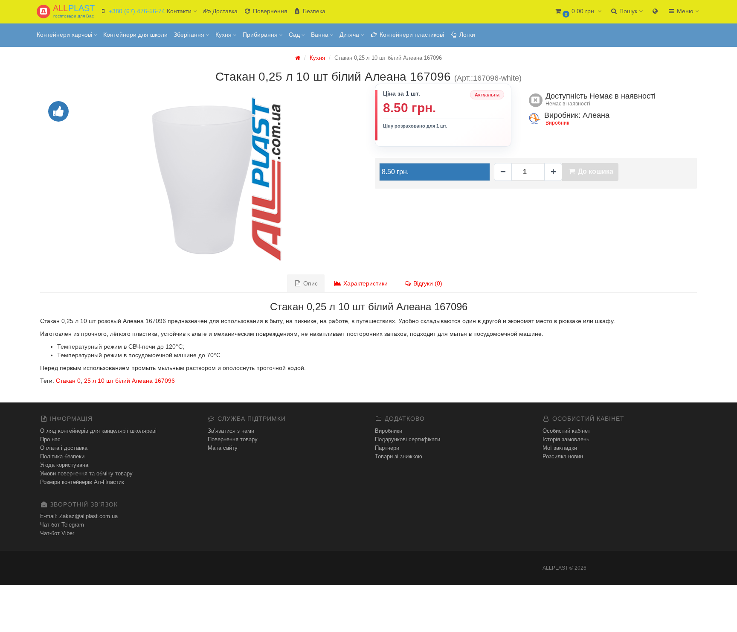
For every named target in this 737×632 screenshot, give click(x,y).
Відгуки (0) (427, 283)
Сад (295, 34)
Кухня (224, 34)
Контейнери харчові (65, 34)
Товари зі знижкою (398, 456)
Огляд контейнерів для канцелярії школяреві (98, 431)
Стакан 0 (68, 380)
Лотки (466, 34)
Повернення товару (233, 439)
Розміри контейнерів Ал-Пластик (82, 482)
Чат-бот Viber (57, 533)
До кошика (594, 171)
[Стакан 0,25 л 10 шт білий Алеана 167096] (201, 178)
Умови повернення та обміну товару (86, 473)
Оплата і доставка (63, 448)
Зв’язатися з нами (231, 431)
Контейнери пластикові (411, 34)
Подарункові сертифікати (407, 439)
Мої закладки (560, 448)
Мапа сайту (223, 448)
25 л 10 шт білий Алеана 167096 (129, 380)
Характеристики (365, 283)
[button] (578, 11)
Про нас (50, 439)
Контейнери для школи (135, 34)
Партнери (387, 448)
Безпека (313, 11)
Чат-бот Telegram (62, 524)
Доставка (224, 11)
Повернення (269, 11)
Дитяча (350, 34)
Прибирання (261, 34)
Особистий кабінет (566, 431)
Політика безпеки (62, 456)
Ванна (320, 34)
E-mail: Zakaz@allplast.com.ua (79, 516)
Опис (310, 283)
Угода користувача (64, 465)
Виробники (388, 431)
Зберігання (190, 34)
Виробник (557, 123)
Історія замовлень (566, 439)
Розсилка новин (563, 456)
